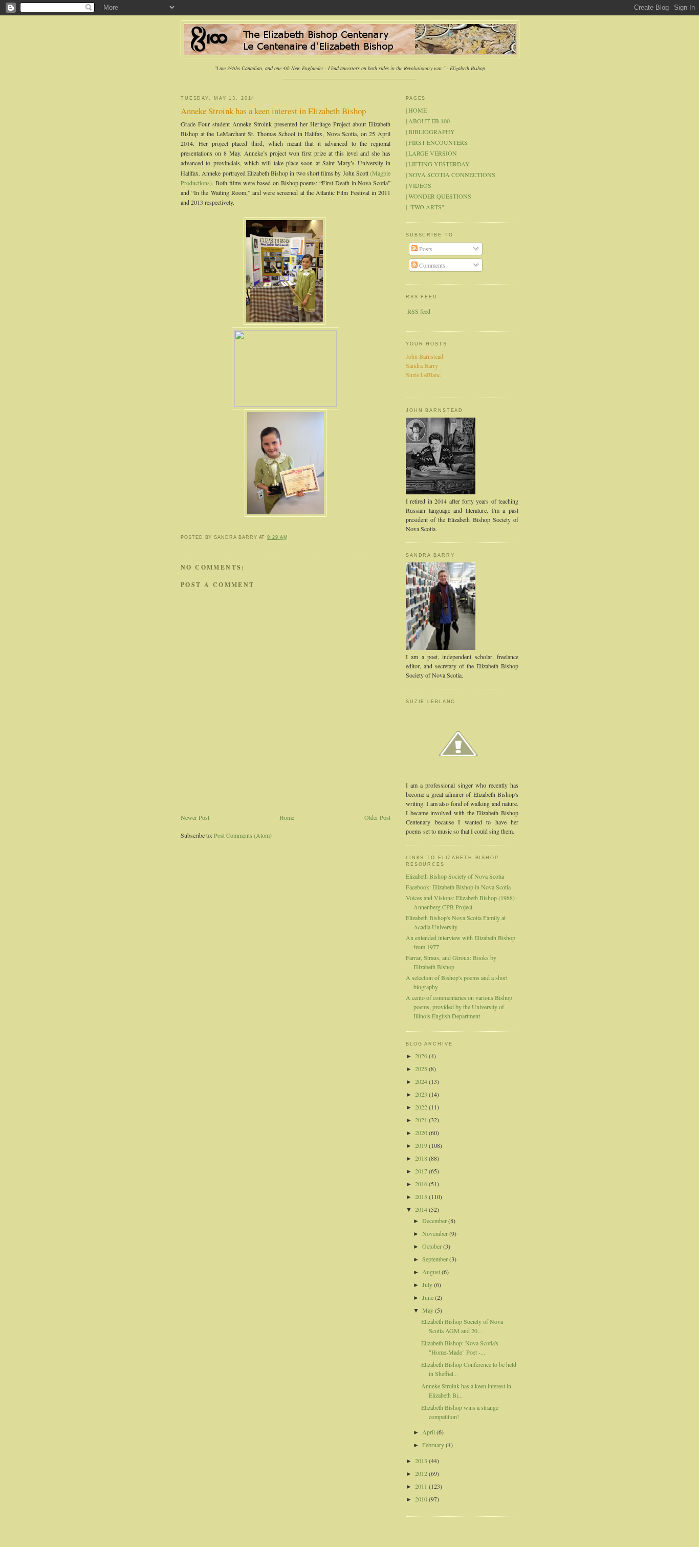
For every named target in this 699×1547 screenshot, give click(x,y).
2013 (422, 1460)
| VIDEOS (418, 185)
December (435, 1220)
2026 (422, 1056)
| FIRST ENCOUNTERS (437, 142)
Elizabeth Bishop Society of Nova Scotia (455, 876)
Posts (425, 249)
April (429, 1432)
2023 (422, 1094)
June (428, 1297)
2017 (422, 1171)
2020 (422, 1132)
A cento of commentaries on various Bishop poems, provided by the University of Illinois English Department (459, 1006)
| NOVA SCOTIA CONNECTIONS (450, 174)
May (428, 1310)
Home (286, 817)
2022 (422, 1107)
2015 (422, 1196)
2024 (422, 1081)
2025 (422, 1068)
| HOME (416, 110)
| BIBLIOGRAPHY (430, 131)
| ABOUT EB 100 (428, 121)
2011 (422, 1486)
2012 (422, 1473)
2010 (422, 1499)
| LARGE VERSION (431, 153)
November (435, 1233)
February (434, 1445)
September (435, 1259)
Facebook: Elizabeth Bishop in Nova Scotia (458, 887)
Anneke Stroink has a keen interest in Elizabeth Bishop (273, 111)
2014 (422, 1209)
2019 (422, 1145)
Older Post (377, 817)
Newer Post (195, 817)
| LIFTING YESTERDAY (438, 164)
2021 (422, 1120)
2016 (422, 1184)
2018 (422, 1158)
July (428, 1284)
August (432, 1272)
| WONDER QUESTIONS (438, 196)
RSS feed (418, 311)
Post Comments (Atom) (243, 835)
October (432, 1246)
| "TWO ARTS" (425, 207)
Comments (431, 265)
